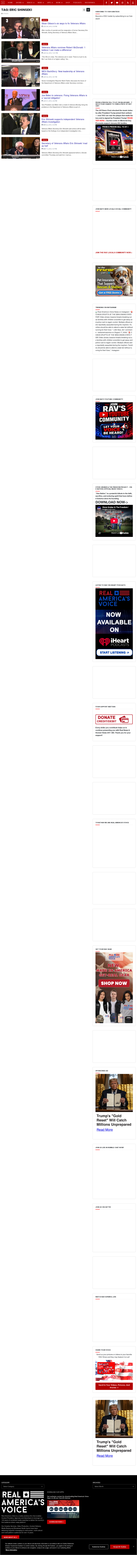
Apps (49, 3)
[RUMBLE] (127, 2)
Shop (68, 3)
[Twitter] (111, 2)
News (40, 3)
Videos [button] (29, 3)
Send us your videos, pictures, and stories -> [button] (114, 1386)
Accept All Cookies (119, 1547)
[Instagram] (122, 2)
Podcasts (77, 3)
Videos (44, 20)
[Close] (133, 1546)
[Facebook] (106, 2)
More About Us (10, 1537)
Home (10, 3)
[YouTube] (117, 2)
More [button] (58, 3)
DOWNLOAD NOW (55, 1522)
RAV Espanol (90, 3)
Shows (19, 3)
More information (11, 1550)
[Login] (133, 2)
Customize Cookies (98, 1547)
